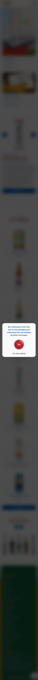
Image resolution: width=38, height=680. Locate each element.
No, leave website (19, 353)
